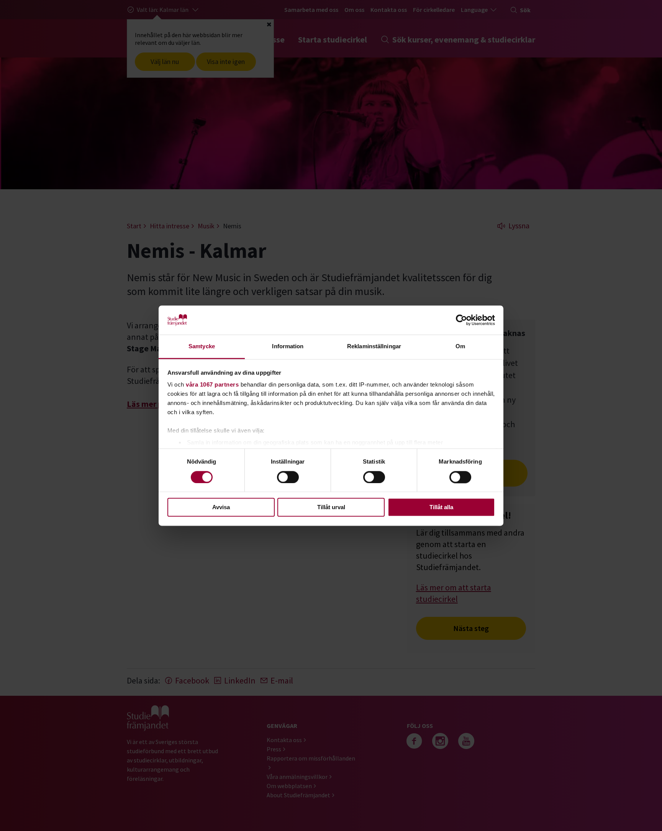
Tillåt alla (441, 507)
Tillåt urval (331, 507)
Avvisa (221, 507)
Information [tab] (287, 346)
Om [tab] (460, 346)
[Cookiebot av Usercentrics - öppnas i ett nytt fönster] (461, 320)
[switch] (288, 477)
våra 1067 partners (212, 385)
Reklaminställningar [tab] (374, 346)
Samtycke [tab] (201, 346)
